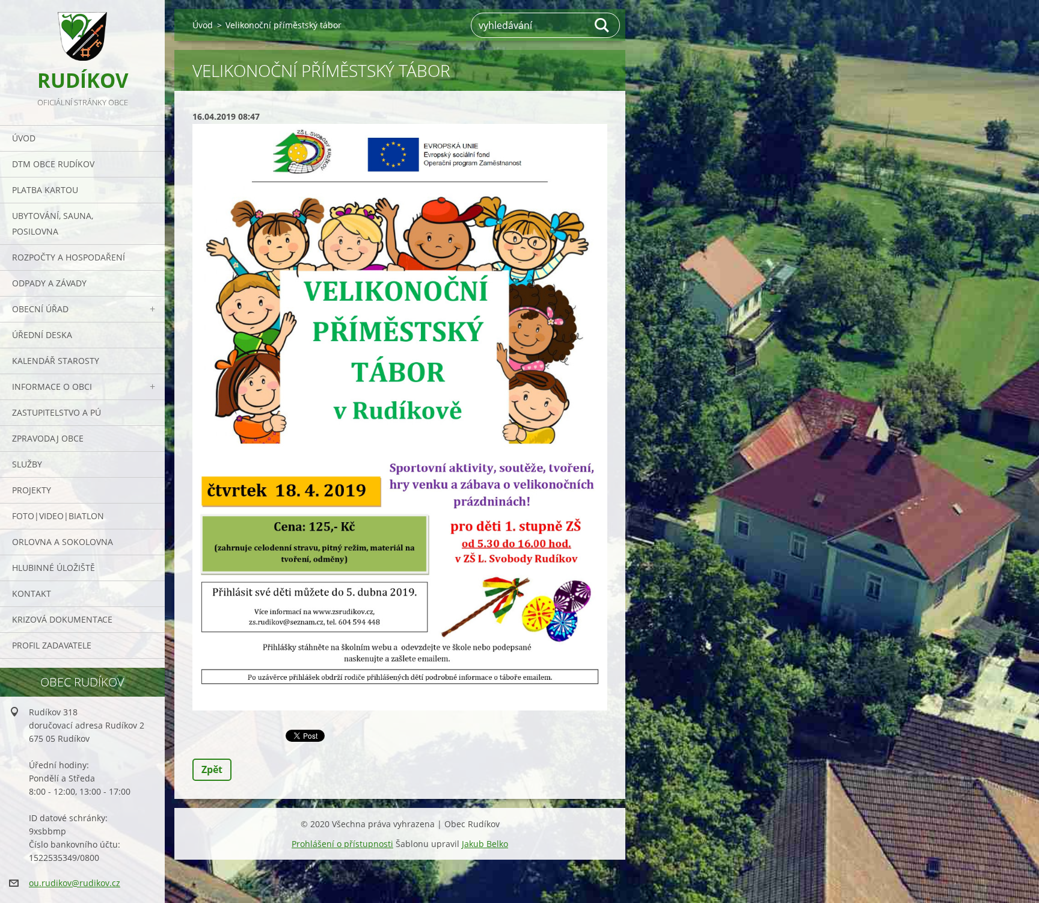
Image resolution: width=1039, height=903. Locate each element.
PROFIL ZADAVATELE (51, 645)
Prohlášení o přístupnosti (342, 843)
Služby (27, 464)
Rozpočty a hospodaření (68, 257)
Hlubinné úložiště (53, 567)
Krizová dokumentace (62, 619)
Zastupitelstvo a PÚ (56, 412)
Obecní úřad (40, 309)
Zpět (211, 769)
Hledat (602, 25)
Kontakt (31, 593)
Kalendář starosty (55, 360)
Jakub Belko (485, 843)
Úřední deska (42, 335)
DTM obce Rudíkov (53, 164)
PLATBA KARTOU (45, 190)
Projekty (31, 490)
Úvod (23, 138)
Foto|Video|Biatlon (58, 516)
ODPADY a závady (49, 283)
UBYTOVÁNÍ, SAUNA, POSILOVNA (52, 223)
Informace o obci (52, 386)
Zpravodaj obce (48, 438)
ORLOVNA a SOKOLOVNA (62, 541)
